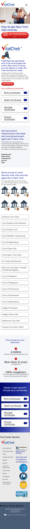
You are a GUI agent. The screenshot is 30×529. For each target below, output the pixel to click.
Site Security (6, 470)
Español (4, 460)
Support (4, 463)
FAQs (4, 454)
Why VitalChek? (7, 448)
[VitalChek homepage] (8, 442)
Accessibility (6, 476)
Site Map (5, 479)
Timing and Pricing (7, 451)
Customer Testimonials (6, 466)
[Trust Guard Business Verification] (22, 494)
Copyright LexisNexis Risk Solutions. (15, 508)
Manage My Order (7, 457)
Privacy (4, 473)
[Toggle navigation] (26, 5)
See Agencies (8, 84)
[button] (15, 35)
